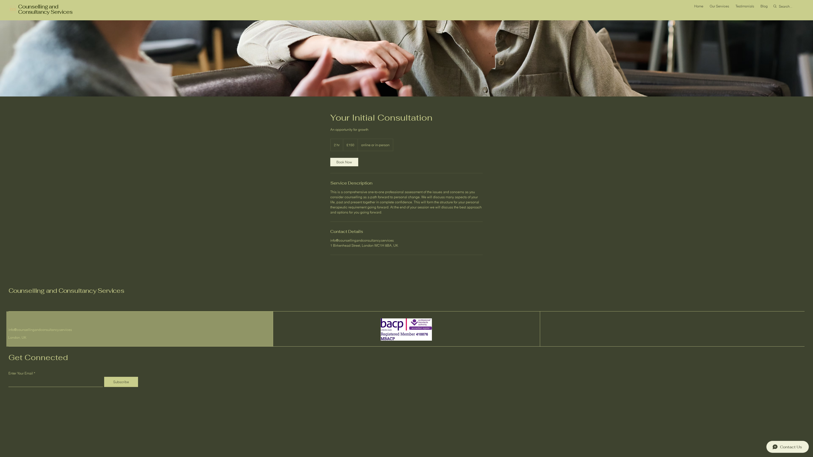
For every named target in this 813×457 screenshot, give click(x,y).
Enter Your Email (20, 373)
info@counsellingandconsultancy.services (40, 330)
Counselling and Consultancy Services (45, 9)
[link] (344, 162)
